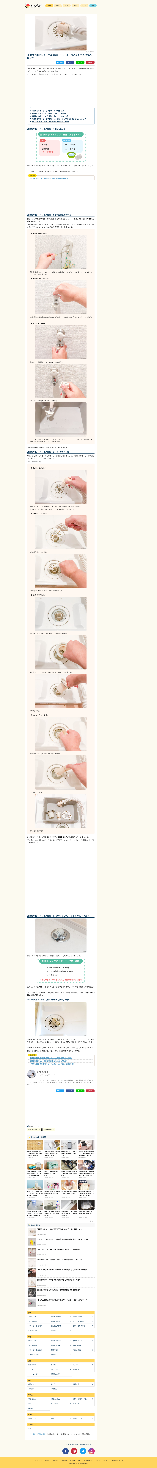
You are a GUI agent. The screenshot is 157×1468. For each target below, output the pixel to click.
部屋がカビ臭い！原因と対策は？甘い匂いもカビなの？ (69, 1153)
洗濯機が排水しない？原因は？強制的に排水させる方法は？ (48, 1061)
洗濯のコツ (32, 1365)
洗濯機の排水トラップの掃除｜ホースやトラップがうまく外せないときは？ (59, 119)
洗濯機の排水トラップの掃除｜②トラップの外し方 (50, 116)
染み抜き (54, 1365)
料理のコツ (32, 1384)
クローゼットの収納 (35, 1350)
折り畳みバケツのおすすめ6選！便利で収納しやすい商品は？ (49, 178)
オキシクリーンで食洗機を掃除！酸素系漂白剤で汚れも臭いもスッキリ (86, 1173)
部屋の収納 (77, 1345)
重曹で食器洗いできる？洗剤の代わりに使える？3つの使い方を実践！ (35, 1173)
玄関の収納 (54, 1350)
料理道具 (54, 1389)
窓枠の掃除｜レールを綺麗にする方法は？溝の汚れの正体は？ (69, 1213)
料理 (75, 6)
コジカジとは (38, 1460)
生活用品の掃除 (56, 1326)
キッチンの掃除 (56, 1316)
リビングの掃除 (78, 1321)
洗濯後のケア (55, 1374)
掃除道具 (54, 1330)
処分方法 (76, 1403)
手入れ (84, 6)
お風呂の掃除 (77, 1316)
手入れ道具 (54, 1403)
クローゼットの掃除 (35, 1326)
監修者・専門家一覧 (117, 1460)
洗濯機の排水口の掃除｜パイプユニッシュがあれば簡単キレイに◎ (51, 1058)
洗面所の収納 (55, 1345)
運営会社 (47, 1460)
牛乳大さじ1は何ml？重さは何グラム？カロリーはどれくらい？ (35, 1193)
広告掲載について (75, 1460)
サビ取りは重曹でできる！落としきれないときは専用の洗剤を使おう (35, 1213)
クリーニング (32, 1374)
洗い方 (75, 1365)
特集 (52, 1418)
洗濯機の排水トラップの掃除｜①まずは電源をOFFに (51, 113)
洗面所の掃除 (55, 1321)
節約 (29, 1428)
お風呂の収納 (77, 1341)
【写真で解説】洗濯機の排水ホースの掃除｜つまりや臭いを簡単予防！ (52, 1064)
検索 (92, 5)
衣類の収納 (77, 1350)
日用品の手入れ (56, 1399)
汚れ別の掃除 (32, 1330)
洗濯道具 (76, 1369)
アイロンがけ (55, 1369)
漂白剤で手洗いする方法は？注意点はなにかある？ (52, 1193)
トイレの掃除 (32, 1321)
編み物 (30, 1408)
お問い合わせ (88, 1460)
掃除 (49, 6)
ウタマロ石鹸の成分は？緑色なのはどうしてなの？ (52, 1173)
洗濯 (66, 6)
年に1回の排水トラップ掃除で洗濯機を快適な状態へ (50, 121)
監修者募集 (64, 1460)
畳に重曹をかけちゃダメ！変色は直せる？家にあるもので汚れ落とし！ (35, 1153)
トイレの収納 (32, 1345)
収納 (57, 6)
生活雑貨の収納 (33, 1355)
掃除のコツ (32, 1316)
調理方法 (76, 1384)
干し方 (30, 1369)
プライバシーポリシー (101, 1460)
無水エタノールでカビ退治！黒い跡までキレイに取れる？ (52, 1213)
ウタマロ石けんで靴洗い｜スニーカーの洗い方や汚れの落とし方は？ (86, 1153)
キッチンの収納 (56, 1341)
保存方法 (31, 1389)
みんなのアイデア (79, 1418)
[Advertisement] (44, 91)
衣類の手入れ (32, 1399)
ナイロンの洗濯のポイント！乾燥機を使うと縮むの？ (69, 1173)
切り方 (53, 1384)
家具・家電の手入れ (80, 1399)
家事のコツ (32, 1418)
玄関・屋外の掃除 (79, 1326)
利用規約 (55, 1460)
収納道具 (54, 1355)
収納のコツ (32, 1341)
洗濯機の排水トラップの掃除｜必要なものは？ (48, 111)
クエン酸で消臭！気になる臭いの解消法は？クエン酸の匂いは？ (52, 1153)
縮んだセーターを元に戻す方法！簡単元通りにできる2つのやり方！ (86, 1193)
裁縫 (29, 1403)
